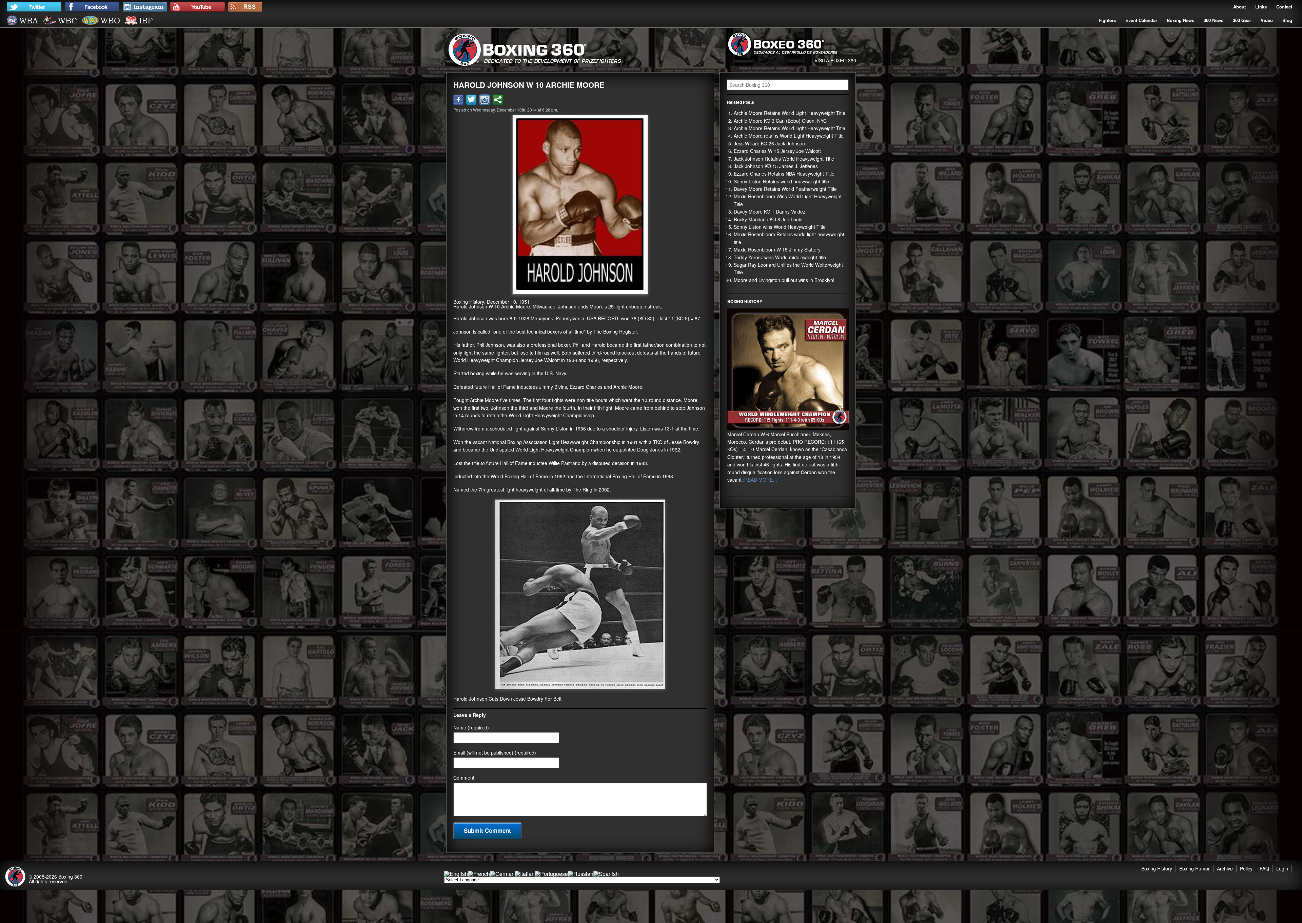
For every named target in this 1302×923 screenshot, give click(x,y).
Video (1267, 20)
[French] (479, 873)
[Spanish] (606, 873)
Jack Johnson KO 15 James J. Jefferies (776, 166)
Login (1282, 868)
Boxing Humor (1194, 868)
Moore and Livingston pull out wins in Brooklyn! (784, 280)
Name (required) (471, 727)
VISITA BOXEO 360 (835, 60)
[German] (502, 873)
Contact (1284, 6)
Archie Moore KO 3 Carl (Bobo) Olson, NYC (780, 120)
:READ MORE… (759, 479)
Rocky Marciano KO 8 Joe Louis (768, 219)
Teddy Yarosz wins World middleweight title (780, 257)
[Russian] (580, 873)
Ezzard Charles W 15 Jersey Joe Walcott (777, 150)
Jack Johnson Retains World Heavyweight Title (784, 158)
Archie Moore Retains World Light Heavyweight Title (789, 112)
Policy (1246, 868)
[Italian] (525, 873)
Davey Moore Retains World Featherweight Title (785, 188)
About (1239, 6)
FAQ (1264, 868)
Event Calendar (1141, 20)
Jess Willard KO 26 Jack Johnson (769, 143)
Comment (463, 777)
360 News (1213, 20)
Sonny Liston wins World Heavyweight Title (780, 226)
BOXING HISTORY (744, 301)
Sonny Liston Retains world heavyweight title (781, 181)
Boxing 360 (70, 876)
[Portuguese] (551, 873)
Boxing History (1156, 868)
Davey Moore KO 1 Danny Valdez (769, 211)
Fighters (1107, 20)
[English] (456, 873)
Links (1261, 6)
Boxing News (1180, 20)
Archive (1225, 868)
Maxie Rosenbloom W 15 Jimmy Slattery (777, 249)
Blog (1287, 20)
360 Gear (1242, 20)
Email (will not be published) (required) (494, 752)
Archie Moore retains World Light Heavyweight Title (789, 135)
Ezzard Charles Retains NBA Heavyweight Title (784, 173)
